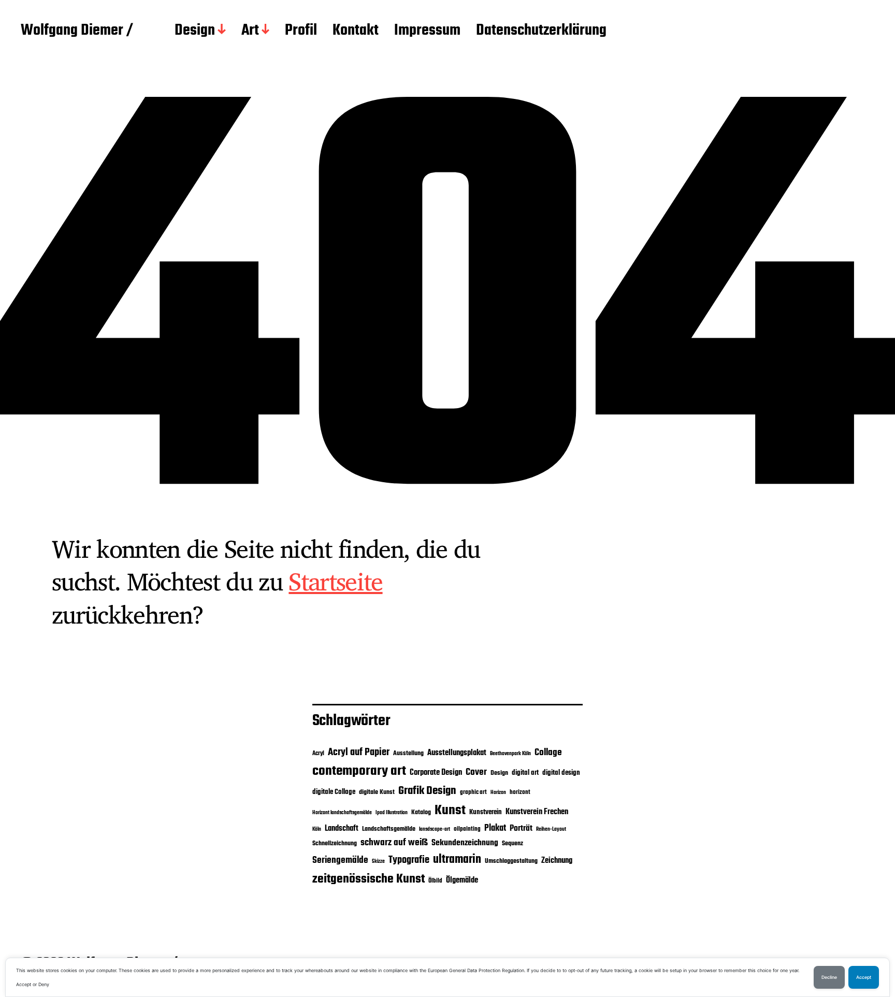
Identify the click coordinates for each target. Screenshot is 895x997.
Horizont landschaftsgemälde (342, 813)
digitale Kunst (377, 792)
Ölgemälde (462, 880)
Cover (476, 772)
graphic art (473, 792)
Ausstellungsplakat (456, 752)
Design (195, 31)
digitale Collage (333, 792)
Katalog (421, 812)
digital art (525, 772)
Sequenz (512, 843)
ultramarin (457, 859)
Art (250, 31)
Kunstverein (485, 812)
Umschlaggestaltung (511, 861)
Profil (301, 31)
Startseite (335, 581)
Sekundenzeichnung (464, 843)
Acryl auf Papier (358, 752)
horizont (520, 792)
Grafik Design (427, 791)
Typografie (408, 860)
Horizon (498, 793)
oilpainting (467, 829)
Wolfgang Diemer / (77, 31)
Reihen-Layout (551, 829)
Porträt (521, 828)
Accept (863, 977)
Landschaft (341, 828)
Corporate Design (436, 773)
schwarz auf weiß (394, 842)
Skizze (378, 861)
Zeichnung (556, 860)
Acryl (318, 753)
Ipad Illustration (392, 813)
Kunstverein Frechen (537, 811)
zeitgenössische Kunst (368, 879)
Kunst (450, 810)
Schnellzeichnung (334, 843)
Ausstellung (408, 753)
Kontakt (356, 31)
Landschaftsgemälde (388, 828)
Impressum (427, 31)
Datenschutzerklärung (541, 31)
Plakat (495, 828)
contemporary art (359, 771)
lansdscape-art (434, 829)
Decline (829, 977)
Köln (316, 829)
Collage (548, 752)
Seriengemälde (340, 860)
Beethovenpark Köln (510, 754)
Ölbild (435, 881)
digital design (561, 772)
